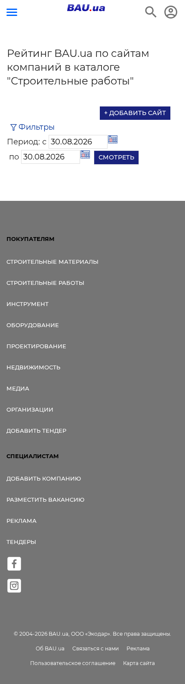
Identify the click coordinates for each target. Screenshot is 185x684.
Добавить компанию (43, 478)
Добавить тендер (36, 430)
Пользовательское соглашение (72, 663)
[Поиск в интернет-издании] (151, 12)
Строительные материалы (52, 261)
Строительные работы (45, 282)
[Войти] (171, 12)
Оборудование (32, 325)
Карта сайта (139, 663)
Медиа (17, 388)
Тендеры (21, 541)
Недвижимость (33, 367)
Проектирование (36, 346)
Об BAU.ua (50, 648)
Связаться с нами (95, 648)
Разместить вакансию (45, 499)
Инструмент (27, 303)
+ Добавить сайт (135, 113)
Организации (29, 409)
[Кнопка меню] (11, 12)
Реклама (21, 520)
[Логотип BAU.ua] (86, 7)
